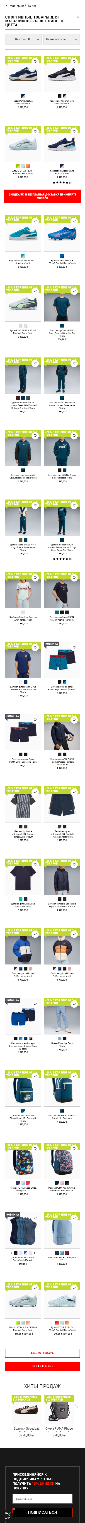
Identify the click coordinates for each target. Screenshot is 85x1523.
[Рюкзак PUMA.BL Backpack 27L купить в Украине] (62, 1230)
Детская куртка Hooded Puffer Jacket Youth (23, 974)
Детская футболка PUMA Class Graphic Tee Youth (62, 618)
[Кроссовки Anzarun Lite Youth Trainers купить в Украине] (62, 144)
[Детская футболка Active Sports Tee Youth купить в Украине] (23, 877)
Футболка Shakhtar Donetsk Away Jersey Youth (23, 618)
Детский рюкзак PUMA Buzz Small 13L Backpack (62, 1116)
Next (34, 1253)
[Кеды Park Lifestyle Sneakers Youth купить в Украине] (23, 74)
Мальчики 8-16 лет (23, 6)
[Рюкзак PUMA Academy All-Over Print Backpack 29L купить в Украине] (62, 1161)
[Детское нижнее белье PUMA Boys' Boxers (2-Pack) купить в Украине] (62, 660)
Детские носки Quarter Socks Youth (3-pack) (23, 1258)
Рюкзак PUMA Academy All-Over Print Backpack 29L (62, 1189)
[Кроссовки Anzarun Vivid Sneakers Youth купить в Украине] (62, 74)
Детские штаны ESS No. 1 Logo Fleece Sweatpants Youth (23, 547)
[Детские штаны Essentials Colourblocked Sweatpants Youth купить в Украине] (62, 375)
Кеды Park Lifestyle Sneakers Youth (23, 102)
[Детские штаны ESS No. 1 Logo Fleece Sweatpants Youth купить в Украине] (23, 518)
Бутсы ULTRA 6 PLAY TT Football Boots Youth (23, 172)
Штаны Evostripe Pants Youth (62, 1044)
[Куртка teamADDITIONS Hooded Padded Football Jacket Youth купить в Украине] (62, 732)
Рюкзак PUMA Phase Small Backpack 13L (23, 1189)
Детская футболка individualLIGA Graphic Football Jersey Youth (23, 834)
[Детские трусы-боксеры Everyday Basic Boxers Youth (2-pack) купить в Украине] (23, 1016)
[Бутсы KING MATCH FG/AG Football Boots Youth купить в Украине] (23, 303)
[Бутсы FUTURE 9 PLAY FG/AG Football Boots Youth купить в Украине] (62, 1300)
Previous (11, 1253)
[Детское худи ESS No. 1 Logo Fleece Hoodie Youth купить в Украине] (62, 448)
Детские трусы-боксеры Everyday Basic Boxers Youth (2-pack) (23, 1046)
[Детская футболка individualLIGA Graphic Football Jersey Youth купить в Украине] (23, 804)
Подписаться (42, 1512)
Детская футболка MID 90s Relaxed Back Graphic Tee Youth (23, 689)
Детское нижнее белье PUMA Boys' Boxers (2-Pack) (62, 688)
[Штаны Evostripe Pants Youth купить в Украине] (62, 1016)
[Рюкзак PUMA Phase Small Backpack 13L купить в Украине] (23, 1161)
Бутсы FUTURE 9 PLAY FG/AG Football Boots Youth (61, 1328)
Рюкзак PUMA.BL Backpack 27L (62, 1258)
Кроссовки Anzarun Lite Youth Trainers (62, 172)
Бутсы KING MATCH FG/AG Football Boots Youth (23, 331)
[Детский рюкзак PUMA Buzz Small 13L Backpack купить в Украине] (62, 1088)
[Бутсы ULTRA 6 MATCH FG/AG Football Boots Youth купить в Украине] (62, 233)
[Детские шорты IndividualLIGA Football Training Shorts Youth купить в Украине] (62, 804)
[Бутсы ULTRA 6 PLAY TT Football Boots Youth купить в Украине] (23, 144)
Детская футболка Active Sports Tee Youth (23, 904)
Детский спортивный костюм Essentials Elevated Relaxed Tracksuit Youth (23, 405)
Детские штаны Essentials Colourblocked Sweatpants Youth (62, 405)
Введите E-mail (24, 1498)
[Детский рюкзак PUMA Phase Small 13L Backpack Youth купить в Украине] (23, 1088)
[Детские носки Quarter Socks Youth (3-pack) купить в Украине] (23, 1230)
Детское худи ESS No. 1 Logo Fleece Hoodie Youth (62, 476)
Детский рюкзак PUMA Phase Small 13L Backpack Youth (23, 1118)
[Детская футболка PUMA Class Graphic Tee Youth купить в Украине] (62, 590)
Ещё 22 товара (42, 1353)
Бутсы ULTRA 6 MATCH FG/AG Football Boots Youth (61, 261)
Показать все (42, 1366)
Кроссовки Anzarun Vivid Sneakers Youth (62, 102)
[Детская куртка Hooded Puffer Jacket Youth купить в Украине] (23, 946)
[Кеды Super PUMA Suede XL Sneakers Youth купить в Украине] (23, 233)
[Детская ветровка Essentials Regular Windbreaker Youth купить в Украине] (62, 877)
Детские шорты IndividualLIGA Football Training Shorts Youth (61, 834)
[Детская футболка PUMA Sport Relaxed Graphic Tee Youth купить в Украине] (62, 303)
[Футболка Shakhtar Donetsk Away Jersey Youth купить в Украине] (23, 590)
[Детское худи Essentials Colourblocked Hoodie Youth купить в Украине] (23, 448)
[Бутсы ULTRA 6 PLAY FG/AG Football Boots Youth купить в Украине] (23, 1300)
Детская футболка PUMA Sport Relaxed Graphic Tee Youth (62, 333)
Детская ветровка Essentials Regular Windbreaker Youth (62, 904)
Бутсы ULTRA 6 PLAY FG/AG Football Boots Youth (23, 1328)
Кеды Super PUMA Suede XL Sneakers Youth (23, 261)
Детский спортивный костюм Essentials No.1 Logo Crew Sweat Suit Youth (62, 547)
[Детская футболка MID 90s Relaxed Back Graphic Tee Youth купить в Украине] (23, 660)
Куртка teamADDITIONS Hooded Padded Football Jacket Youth (62, 761)
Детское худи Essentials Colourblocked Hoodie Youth (23, 476)
